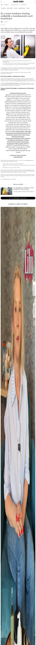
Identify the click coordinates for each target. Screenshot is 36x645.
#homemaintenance (18, 136)
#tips (13, 131)
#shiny (21, 143)
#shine (17, 143)
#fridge (26, 140)
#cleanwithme (20, 131)
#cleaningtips (9, 133)
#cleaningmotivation (20, 133)
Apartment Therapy (6, 179)
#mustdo (10, 142)
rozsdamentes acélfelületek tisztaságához (11, 83)
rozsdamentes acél (22, 8)
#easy (20, 135)
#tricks (27, 135)
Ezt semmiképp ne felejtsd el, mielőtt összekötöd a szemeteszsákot (23, 188)
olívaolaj (15, 8)
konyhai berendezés (28, 160)
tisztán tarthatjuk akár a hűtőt (20, 80)
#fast (22, 138)
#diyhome (9, 135)
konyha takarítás (10, 8)
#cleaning (28, 131)
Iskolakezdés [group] (6, 4)
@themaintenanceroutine (18, 93)
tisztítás (28, 8)
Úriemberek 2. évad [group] (14, 4)
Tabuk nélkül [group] (23, 4)
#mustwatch (17, 142)
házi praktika (3, 8)
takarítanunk (6, 68)
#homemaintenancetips (13, 138)
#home (15, 135)
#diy (29, 133)
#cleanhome (11, 140)
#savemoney (25, 142)
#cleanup (27, 138)
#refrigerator (19, 140)
